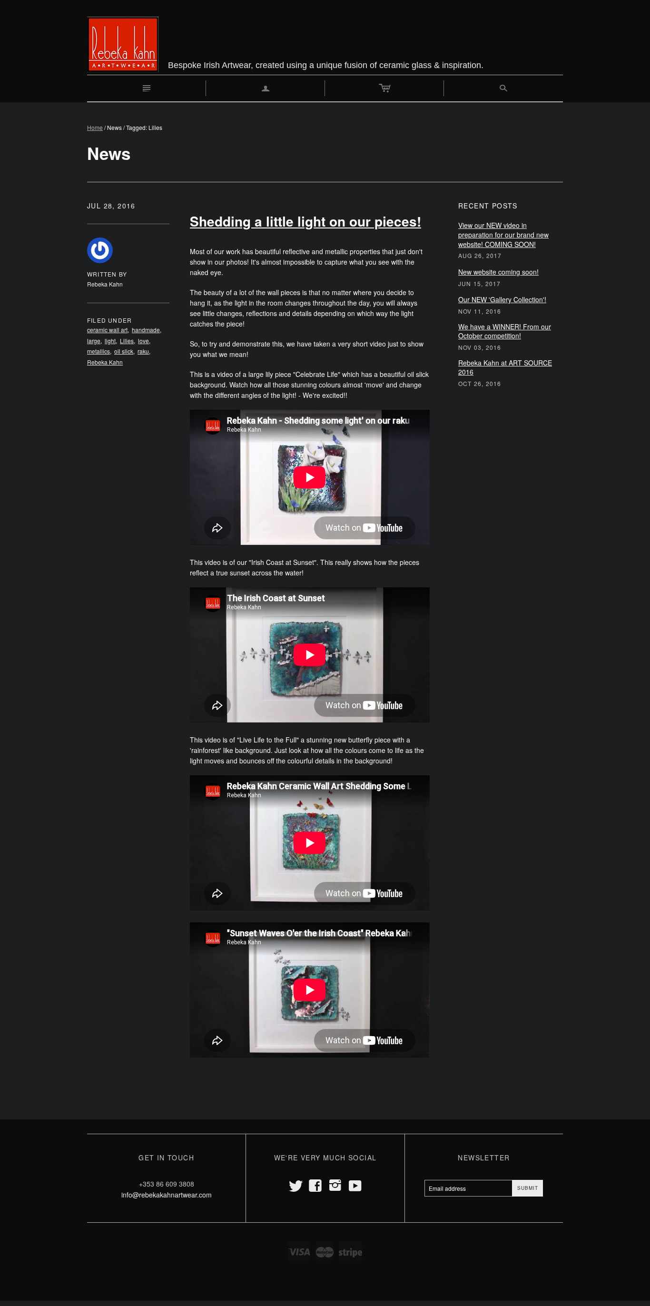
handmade (146, 330)
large (93, 340)
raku (143, 351)
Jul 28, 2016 (111, 205)
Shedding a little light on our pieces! (305, 221)
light (110, 340)
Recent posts (488, 205)
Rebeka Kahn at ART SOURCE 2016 (505, 367)
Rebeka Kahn (105, 362)
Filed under (109, 320)
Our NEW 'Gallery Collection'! (502, 299)
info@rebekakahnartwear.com (166, 1194)
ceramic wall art (107, 330)
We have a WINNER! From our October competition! (504, 331)
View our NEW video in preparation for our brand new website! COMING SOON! (503, 234)
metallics (98, 351)
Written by (107, 274)
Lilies (127, 340)
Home (95, 127)
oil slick (123, 351)
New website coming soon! (498, 272)
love (143, 340)
